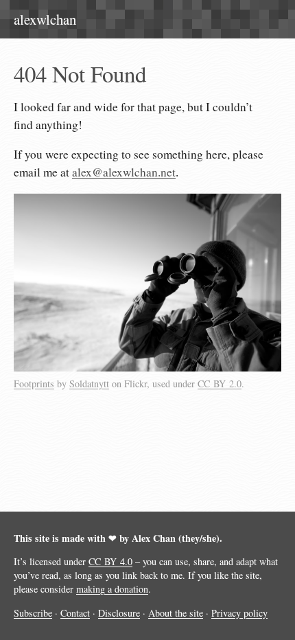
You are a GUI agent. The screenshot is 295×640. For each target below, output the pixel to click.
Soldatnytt (89, 383)
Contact (75, 612)
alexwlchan (45, 19)
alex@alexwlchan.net (124, 172)
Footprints (34, 383)
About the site (175, 612)
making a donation (112, 588)
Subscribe (33, 612)
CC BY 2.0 (219, 383)
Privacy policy (239, 612)
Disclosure (119, 612)
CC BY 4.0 (110, 561)
